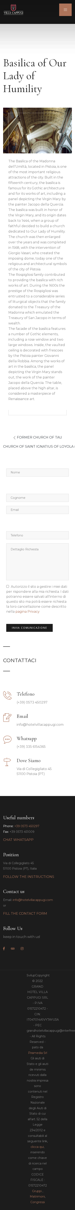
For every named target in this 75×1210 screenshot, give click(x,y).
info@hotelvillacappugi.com (33, 900)
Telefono (25, 694)
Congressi (37, 1202)
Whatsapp (27, 739)
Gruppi (37, 1191)
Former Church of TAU (39, 437)
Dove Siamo (29, 761)
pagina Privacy (27, 612)
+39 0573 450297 (26, 826)
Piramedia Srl (37, 1053)
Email (22, 716)
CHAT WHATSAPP (18, 840)
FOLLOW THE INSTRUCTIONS (28, 877)
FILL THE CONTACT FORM (25, 914)
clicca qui (37, 1147)
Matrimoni (37, 1196)
